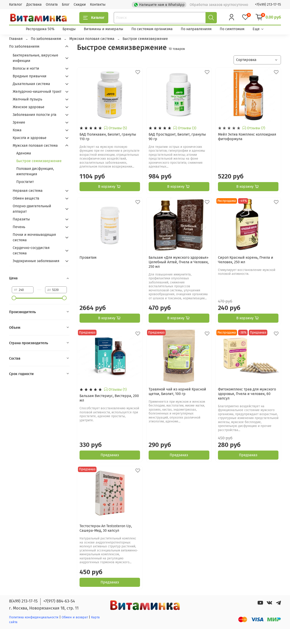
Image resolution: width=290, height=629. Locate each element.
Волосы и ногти (26, 68)
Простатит (25, 182)
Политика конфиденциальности (33, 617)
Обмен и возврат (75, 617)
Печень (19, 227)
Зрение (19, 122)
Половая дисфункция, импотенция (35, 171)
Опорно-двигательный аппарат (32, 209)
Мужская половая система (35, 145)
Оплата (52, 4)
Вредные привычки (29, 76)
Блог (66, 4)
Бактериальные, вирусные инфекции (35, 58)
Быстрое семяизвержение (39, 161)
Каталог (15, 4)
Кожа (17, 130)
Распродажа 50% (40, 29)
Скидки (80, 4)
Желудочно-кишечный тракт (37, 91)
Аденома (23, 153)
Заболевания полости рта (34, 114)
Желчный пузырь (27, 99)
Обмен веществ (26, 198)
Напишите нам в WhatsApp (162, 4)
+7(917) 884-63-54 (59, 601)
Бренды (69, 29)
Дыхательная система (31, 84)
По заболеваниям (24, 46)
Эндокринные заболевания (36, 261)
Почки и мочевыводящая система (34, 237)
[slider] (14, 298)
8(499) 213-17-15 (23, 601)
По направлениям (196, 29)
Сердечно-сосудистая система (31, 250)
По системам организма (152, 29)
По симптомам (232, 29)
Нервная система (28, 190)
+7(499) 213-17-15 (268, 4)
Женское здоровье (28, 107)
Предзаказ (110, 455)
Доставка (34, 4)
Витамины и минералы (103, 29)
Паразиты (21, 219)
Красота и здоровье (29, 138)
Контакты (98, 4)
